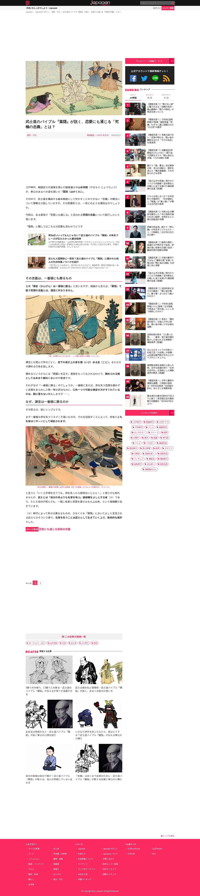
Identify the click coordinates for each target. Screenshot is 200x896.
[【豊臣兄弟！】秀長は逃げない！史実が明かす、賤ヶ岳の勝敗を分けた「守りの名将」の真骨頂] (135, 140)
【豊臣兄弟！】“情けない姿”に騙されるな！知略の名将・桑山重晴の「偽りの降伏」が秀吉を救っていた (160, 107)
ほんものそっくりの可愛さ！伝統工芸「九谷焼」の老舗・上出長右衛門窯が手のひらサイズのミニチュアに (160, 353)
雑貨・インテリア (36, 864)
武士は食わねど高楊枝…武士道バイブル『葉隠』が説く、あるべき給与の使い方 (98, 689)
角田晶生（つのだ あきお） (98, 135)
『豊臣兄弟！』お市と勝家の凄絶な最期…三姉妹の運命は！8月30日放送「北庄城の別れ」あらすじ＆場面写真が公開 (160, 385)
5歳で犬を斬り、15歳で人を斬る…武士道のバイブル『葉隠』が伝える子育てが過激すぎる (49, 691)
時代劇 (166, 437)
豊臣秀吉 (164, 453)
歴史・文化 (56, 12)
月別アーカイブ (109, 869)
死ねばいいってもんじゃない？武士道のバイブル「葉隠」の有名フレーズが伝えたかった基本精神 (83, 236)
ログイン (157, 8)
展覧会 (152, 458)
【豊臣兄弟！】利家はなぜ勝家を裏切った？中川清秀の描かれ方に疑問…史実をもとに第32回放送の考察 (160, 215)
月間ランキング (84, 879)
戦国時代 (150, 422)
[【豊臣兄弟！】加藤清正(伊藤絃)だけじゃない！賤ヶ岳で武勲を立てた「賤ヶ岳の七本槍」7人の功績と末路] (135, 155)
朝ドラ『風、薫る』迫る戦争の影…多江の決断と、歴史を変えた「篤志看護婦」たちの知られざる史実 (160, 169)
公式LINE (155, 78)
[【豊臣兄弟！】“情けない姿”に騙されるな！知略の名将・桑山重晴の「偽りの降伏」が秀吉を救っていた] (135, 109)
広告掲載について (85, 858)
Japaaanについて (110, 853)
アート (31, 853)
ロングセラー (139, 432)
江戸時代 (85, 643)
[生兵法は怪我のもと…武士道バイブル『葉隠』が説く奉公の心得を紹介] (49, 714)
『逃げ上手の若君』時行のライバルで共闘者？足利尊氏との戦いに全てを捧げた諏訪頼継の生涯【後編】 (160, 276)
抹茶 (157, 448)
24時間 (133, 96)
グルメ (31, 869)
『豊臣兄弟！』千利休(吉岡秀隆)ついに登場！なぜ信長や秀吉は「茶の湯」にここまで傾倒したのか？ (160, 307)
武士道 (73, 643)
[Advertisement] (74, 37)
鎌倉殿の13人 (151, 469)
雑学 (166, 432)
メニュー (28, 3)
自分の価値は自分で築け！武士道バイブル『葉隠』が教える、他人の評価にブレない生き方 (49, 779)
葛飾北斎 (164, 464)
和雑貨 (56, 864)
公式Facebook (133, 78)
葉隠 (95, 643)
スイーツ (154, 432)
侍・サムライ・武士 (37, 643)
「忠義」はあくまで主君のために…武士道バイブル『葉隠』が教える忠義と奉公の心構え (98, 777)
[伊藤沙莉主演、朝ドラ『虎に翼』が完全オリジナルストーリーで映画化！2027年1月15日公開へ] (135, 232)
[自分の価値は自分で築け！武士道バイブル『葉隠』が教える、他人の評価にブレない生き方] (49, 758)
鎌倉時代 (164, 458)
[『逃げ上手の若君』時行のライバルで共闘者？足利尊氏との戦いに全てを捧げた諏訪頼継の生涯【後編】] (135, 278)
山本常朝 (53, 643)
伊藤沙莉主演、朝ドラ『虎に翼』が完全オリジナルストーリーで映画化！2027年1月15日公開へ (160, 230)
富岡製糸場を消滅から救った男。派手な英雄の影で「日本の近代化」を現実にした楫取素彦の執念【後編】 (160, 368)
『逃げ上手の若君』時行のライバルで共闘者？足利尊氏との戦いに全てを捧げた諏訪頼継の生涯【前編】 (160, 184)
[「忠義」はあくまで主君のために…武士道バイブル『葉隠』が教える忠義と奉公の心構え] (98, 758)
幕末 (146, 437)
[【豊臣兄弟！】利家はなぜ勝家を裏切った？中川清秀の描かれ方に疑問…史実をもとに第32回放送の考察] (135, 216)
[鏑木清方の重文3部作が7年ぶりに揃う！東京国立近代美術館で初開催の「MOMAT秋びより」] (135, 401)
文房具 (137, 453)
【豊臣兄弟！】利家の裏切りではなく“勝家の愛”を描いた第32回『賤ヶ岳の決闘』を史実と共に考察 (160, 261)
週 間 (149, 96)
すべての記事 (34, 848)
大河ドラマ (164, 422)
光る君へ (151, 464)
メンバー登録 (168, 8)
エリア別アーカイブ (86, 869)
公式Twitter (144, 78)
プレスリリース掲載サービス (149, 60)
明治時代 (133, 448)
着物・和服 (58, 858)
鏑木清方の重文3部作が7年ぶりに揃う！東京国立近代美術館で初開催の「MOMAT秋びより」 (160, 399)
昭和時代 (138, 464)
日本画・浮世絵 (60, 853)
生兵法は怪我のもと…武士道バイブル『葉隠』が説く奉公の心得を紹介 (48, 733)
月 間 (166, 96)
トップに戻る (168, 835)
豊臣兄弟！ (150, 453)
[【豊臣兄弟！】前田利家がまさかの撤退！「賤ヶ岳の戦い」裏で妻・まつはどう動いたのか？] (135, 293)
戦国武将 (163, 427)
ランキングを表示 (149, 412)
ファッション (34, 858)
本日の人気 (83, 874)
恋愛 (64, 643)
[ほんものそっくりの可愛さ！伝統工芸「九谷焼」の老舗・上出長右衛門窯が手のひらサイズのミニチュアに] (135, 355)
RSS (166, 78)
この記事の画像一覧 (75, 636)
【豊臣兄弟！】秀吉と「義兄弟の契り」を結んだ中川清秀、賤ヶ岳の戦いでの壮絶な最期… (160, 322)
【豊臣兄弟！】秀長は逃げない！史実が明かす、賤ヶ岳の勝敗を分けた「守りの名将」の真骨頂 (160, 138)
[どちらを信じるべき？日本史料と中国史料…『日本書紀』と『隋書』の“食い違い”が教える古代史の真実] (135, 201)
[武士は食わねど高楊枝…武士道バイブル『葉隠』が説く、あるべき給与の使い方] (98, 670)
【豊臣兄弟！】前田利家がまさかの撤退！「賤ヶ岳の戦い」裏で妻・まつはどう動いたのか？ (160, 292)
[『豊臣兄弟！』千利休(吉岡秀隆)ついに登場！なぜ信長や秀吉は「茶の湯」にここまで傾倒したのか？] (135, 309)
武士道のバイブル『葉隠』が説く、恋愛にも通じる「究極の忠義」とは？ (92, 12)
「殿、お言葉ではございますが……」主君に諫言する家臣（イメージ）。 (74, 356)
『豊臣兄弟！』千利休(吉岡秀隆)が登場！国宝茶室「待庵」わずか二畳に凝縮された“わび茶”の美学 (160, 123)
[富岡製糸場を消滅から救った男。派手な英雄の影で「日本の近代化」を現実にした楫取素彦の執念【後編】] (135, 370)
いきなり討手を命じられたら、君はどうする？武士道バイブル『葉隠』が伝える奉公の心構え (98, 735)
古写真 (31, 884)
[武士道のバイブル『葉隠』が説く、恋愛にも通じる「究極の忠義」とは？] (74, 88)
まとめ (56, 848)
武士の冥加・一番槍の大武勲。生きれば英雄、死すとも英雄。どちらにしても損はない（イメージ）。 (74, 487)
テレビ (138, 443)
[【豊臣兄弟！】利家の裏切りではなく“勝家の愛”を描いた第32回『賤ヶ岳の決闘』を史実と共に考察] (135, 263)
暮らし (31, 879)
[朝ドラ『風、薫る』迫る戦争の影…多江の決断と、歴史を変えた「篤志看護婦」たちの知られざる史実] (135, 170)
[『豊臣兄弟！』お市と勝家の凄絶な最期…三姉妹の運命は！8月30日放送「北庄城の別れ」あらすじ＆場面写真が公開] (135, 385)
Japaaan (100, 3)
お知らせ (82, 853)
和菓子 (56, 869)
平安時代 (139, 427)
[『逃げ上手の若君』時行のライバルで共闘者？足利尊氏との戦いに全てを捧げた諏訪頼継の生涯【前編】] (135, 186)
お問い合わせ (108, 858)
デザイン (168, 448)
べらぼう (150, 443)
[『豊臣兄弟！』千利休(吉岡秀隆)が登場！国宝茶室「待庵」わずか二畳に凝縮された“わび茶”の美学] (135, 124)
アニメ (151, 427)
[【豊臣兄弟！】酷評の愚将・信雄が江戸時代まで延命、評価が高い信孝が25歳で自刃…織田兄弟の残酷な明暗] (135, 247)
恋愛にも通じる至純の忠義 (48, 529)
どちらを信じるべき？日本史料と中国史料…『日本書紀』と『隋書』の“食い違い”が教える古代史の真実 (160, 200)
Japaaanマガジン (42, 12)
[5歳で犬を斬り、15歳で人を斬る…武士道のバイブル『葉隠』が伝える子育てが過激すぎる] (49, 670)
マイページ (83, 864)
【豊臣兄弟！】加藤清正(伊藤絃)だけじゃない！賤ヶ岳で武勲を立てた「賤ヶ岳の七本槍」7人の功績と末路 (160, 153)
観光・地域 (33, 874)
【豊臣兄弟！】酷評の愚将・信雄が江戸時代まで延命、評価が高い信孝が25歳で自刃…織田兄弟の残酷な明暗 (160, 246)
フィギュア (138, 458)
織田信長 (163, 443)
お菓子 (136, 437)
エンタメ (57, 874)
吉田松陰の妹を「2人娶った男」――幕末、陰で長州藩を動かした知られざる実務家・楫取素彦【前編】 (160, 338)
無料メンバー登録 (110, 864)
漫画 (155, 437)
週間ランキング (109, 874)
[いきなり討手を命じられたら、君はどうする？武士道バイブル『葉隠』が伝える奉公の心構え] (98, 714)
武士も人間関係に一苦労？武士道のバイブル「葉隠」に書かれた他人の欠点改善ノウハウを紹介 (83, 260)
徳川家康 (146, 448)
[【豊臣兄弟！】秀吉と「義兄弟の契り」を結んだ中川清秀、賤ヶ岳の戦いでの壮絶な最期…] (135, 324)
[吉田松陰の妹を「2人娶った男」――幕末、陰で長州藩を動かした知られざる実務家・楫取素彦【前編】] (135, 339)
